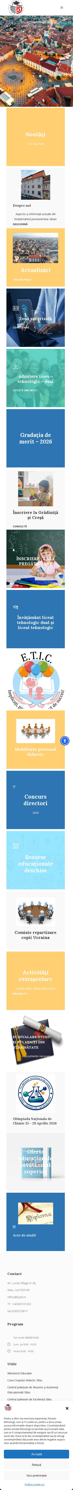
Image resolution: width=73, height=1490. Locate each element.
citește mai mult (25, 390)
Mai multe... (21, 993)
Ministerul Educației (19, 1373)
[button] (67, 1408)
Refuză (36, 1464)
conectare (21, 327)
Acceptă (36, 1454)
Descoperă (20, 224)
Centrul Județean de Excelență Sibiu (29, 1399)
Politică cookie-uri (34, 1484)
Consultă (20, 526)
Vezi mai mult (22, 279)
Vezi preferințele (36, 1475)
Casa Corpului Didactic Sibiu (24, 1380)
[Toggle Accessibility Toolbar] (65, 741)
